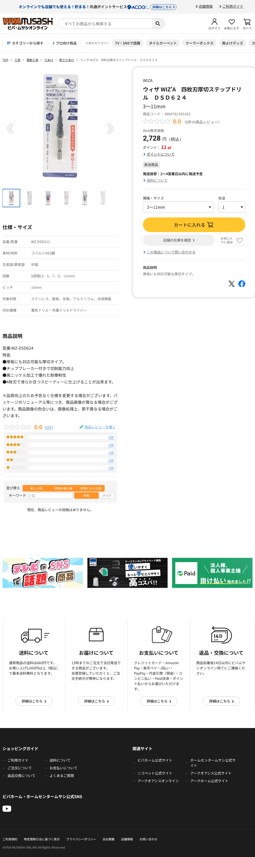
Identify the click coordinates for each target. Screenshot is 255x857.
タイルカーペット (163, 43)
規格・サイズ (153, 198)
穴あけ (48, 60)
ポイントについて (161, 154)
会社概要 (109, 839)
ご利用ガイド (232, 6)
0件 (49, 427)
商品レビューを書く (100, 426)
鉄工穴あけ (66, 60)
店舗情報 (206, 6)
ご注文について (19, 767)
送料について (157, 180)
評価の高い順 (63, 488)
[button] (214, 23)
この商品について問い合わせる (171, 251)
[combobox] (105, 23)
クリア (106, 495)
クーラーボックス (199, 43)
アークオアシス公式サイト (211, 773)
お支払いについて (63, 767)
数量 (221, 198)
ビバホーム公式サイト (154, 760)
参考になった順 (90, 488)
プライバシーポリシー (81, 839)
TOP (5, 60)
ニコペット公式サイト (154, 773)
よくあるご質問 (62, 775)
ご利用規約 (9, 839)
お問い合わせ (148, 839)
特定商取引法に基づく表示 (42, 839)
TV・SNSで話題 (127, 43)
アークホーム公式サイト (209, 780)
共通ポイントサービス (95, 6)
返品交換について (21, 775)
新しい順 (36, 488)
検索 (86, 495)
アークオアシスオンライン (158, 780)
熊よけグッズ (232, 43)
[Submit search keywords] (158, 24)
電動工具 (32, 60)
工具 (17, 60)
